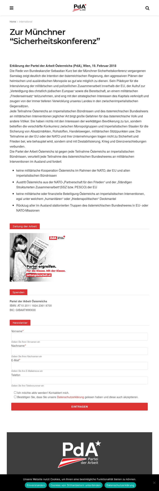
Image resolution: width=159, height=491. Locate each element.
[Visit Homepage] (79, 8)
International (25, 21)
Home (13, 21)
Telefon (15, 375)
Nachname (18, 345)
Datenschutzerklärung (70, 397)
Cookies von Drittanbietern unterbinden (76, 485)
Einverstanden (36, 485)
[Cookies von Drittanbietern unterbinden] (154, 483)
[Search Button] (147, 8)
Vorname (17, 331)
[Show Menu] (11, 8)
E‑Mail (15, 360)
